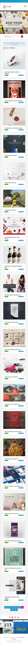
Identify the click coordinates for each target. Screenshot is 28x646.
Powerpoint (6, 631)
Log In (19, 1)
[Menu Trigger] (25, 6)
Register (23, 1)
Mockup (5, 31)
